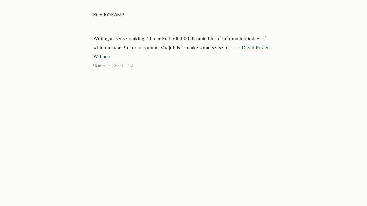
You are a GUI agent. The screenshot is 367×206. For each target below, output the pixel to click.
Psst (129, 65)
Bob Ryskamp (108, 15)
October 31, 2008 (108, 65)
